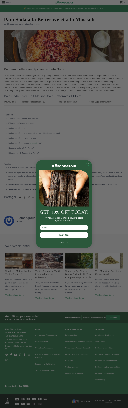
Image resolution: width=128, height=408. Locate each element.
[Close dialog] (88, 163)
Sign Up (64, 235)
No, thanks (64, 242)
